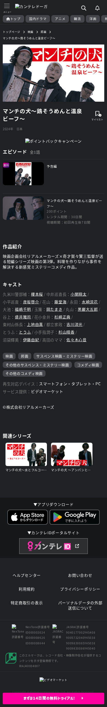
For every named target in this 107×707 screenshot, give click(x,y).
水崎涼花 (90, 301)
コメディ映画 (88, 364)
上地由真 (35, 324)
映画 (9, 356)
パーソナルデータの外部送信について (80, 605)
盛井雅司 (23, 317)
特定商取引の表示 (27, 602)
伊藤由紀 (31, 339)
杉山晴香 (66, 332)
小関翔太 (79, 294)
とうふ (25, 332)
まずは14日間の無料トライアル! (52, 698)
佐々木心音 (76, 339)
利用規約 (27, 589)
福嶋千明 (23, 309)
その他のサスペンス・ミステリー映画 (37, 364)
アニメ (60, 18)
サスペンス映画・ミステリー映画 (64, 356)
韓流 (77, 18)
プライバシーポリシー (80, 589)
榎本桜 (37, 294)
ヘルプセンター (27, 575)
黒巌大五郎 (88, 309)
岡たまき (54, 309)
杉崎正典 (62, 317)
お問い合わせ (80, 575)
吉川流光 (74, 324)
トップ (15, 18)
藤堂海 (60, 301)
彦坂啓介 (31, 301)
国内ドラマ (38, 18)
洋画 (92, 18)
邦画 (24, 356)
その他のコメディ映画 (24, 373)
